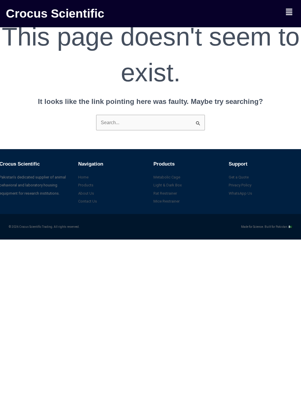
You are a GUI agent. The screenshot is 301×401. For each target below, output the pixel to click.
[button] (289, 12)
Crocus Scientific (55, 13)
